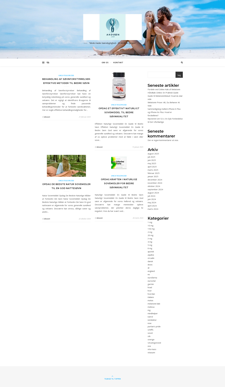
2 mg (150, 232)
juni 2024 (152, 199)
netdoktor (152, 320)
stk (149, 336)
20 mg (150, 235)
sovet (150, 333)
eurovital (151, 281)
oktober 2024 (154, 186)
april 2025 (152, 166)
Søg (179, 75)
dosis (150, 264)
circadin (151, 258)
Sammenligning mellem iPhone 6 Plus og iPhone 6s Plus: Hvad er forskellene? (164, 112)
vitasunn (151, 352)
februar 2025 (154, 173)
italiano (151, 297)
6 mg (150, 248)
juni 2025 (152, 160)
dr (149, 268)
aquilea (151, 254)
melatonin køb (154, 303)
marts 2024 (153, 209)
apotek (151, 251)
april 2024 (152, 205)
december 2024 (155, 179)
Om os (105, 62)
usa (149, 346)
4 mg (150, 241)
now (149, 323)
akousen (47, 117)
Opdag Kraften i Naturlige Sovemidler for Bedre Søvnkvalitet (119, 183)
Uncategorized (66, 75)
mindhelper (153, 313)
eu (149, 274)
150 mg (151, 228)
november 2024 (155, 183)
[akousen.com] (112, 27)
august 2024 (153, 192)
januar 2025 (153, 176)
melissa (151, 307)
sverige (151, 339)
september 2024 (155, 189)
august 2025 (153, 153)
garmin (151, 284)
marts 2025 (153, 170)
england (151, 271)
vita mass (152, 349)
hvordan (151, 294)
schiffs (150, 329)
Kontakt (118, 62)
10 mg (150, 225)
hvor (150, 290)
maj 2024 (152, 202)
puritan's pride (154, 326)
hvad (150, 287)
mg (149, 310)
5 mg (150, 245)
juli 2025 (151, 157)
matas (150, 300)
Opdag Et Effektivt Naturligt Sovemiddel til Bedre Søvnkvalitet (119, 112)
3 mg (150, 238)
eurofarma (152, 277)
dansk (150, 261)
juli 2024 (151, 196)
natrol (150, 316)
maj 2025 (152, 163)
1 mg (150, 222)
